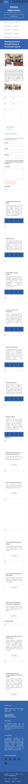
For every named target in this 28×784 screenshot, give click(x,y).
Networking (15, 29)
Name (6, 142)
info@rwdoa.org (11, 715)
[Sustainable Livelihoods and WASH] (14, 194)
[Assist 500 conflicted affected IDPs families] (14, 566)
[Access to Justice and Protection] (14, 302)
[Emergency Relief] (14, 409)
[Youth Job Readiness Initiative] (14, 475)
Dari (11, 1)
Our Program (7, 26)
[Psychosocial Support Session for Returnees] (14, 628)
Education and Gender (12, 347)
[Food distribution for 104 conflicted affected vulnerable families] (14, 666)
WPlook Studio (13, 775)
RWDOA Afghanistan (14, 9)
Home (5, 22)
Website (7, 154)
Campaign (16, 33)
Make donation (8, 37)
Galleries (16, 26)
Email (6, 148)
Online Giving (14, 16)
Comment (7, 166)
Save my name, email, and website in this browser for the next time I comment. (14, 162)
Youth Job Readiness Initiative (14, 482)
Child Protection (10, 238)
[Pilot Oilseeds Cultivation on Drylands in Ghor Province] (14, 445)
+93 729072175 (11, 714)
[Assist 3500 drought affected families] (14, 534)
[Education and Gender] (14, 339)
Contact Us (17, 37)
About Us (11, 22)
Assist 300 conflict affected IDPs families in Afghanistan (13, 603)
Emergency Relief (10, 417)
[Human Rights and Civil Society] (14, 265)
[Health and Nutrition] (14, 375)
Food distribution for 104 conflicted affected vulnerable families (14, 675)
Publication (7, 29)
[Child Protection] (14, 231)
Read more (14, 464)
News (17, 22)
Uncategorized (9, 129)
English (6, 1)
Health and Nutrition (11, 382)
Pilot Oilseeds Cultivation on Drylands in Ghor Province (13, 453)
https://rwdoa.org (12, 716)
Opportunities (8, 33)
